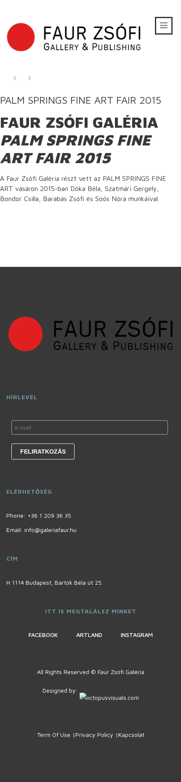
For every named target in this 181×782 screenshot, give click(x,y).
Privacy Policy (94, 734)
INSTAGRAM (137, 634)
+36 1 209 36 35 (49, 515)
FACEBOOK (43, 634)
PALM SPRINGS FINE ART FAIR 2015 (80, 100)
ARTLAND (89, 634)
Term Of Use (53, 734)
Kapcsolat (131, 734)
